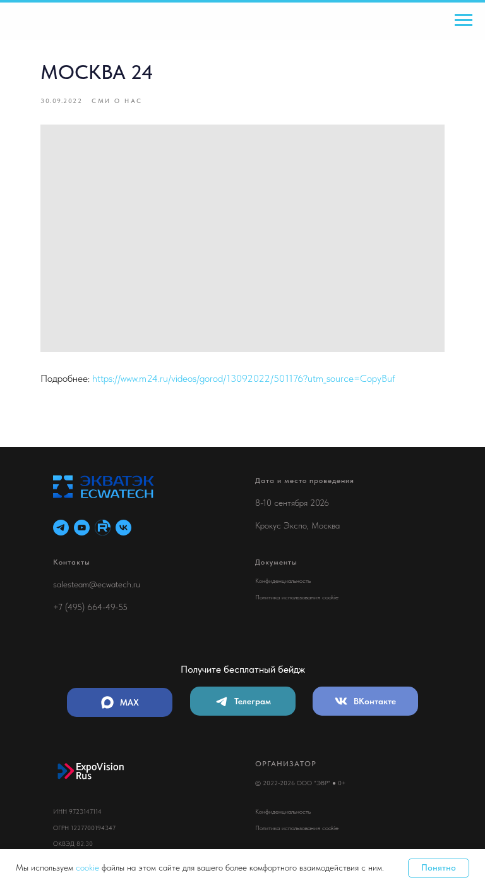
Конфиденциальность (283, 580)
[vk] (123, 527)
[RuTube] (103, 527)
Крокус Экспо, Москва (297, 525)
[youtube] (82, 527)
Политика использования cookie (296, 597)
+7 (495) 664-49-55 (90, 607)
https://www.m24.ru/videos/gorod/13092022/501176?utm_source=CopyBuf (243, 378)
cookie (89, 867)
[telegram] (61, 527)
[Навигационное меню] (463, 20)
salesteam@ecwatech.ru (96, 584)
